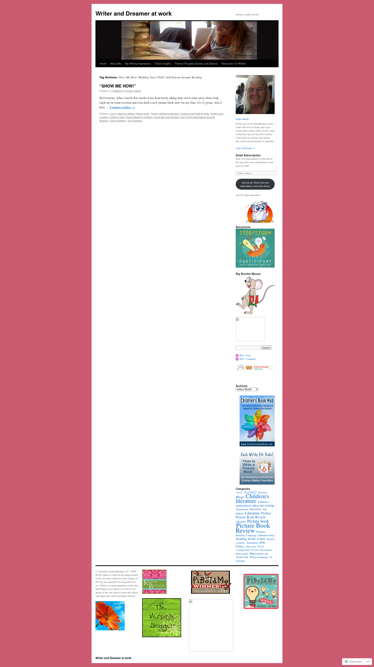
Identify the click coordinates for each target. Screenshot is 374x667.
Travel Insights (162, 63)
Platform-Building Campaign (251, 533)
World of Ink (242, 557)
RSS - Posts (245, 355)
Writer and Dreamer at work (133, 13)
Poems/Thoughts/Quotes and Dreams (196, 63)
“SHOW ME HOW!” (117, 86)
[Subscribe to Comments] (237, 358)
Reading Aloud (245, 539)
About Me (115, 63)
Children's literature (252, 498)
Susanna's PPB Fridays (250, 544)
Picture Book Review (253, 527)
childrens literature (169, 113)
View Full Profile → (245, 148)
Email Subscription (248, 155)
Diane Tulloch (133, 90)
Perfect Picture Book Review (253, 515)
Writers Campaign (259, 557)
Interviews (255, 509)
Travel (260, 546)
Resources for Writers (233, 63)
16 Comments (134, 120)
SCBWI (261, 539)
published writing (266, 535)
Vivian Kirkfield (117, 120)
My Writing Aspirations (138, 63)
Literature (252, 512)
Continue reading (122, 107)
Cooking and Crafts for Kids (194, 113)
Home (103, 63)
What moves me (259, 553)
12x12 (113, 113)
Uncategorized (242, 549)
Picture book (142, 113)
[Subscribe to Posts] (237, 355)
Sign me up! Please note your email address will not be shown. (255, 184)
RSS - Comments (248, 358)
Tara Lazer (251, 546)
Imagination (242, 509)
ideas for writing (126, 113)
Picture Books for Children (139, 117)
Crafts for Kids (116, 117)
